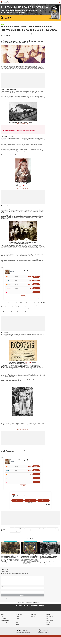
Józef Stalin (44, 528)
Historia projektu (4, 618)
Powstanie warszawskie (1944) (52, 528)
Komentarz (2, 575)
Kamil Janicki (12, 562)
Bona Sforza (27, 528)
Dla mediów (48, 618)
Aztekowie (12, 531)
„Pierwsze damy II (36, 448)
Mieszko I (12, 528)
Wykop (17, 622)
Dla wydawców (49, 620)
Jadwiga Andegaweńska (19, 528)
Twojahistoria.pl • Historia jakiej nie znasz (43, 632)
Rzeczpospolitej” (4, 450)
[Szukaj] (59, 2)
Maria (4, 98)
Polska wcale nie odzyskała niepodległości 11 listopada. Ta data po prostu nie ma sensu (9, 556)
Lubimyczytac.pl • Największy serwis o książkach (23, 632)
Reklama (48, 624)
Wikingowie (17, 531)
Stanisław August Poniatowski (35, 528)
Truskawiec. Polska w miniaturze (8, 128)
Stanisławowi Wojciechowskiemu (14, 425)
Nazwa (2, 586)
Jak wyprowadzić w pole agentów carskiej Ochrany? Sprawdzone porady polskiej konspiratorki (30, 556)
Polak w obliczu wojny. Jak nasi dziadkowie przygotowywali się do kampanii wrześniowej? (19, 131)
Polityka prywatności (5, 622)
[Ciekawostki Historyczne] (6, 2)
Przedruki (48, 622)
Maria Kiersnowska (9, 66)
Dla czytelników (49, 616)
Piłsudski (36, 247)
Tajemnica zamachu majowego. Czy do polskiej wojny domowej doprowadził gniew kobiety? (19, 130)
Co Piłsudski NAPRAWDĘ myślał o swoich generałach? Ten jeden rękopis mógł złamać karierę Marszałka (49, 557)
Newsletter (18, 624)
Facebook (18, 616)
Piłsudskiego (17, 365)
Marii (25, 139)
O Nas (2, 616)
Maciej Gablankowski (52, 564)
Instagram (18, 620)
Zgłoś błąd (33, 616)
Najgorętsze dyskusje (5, 620)
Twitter (17, 618)
